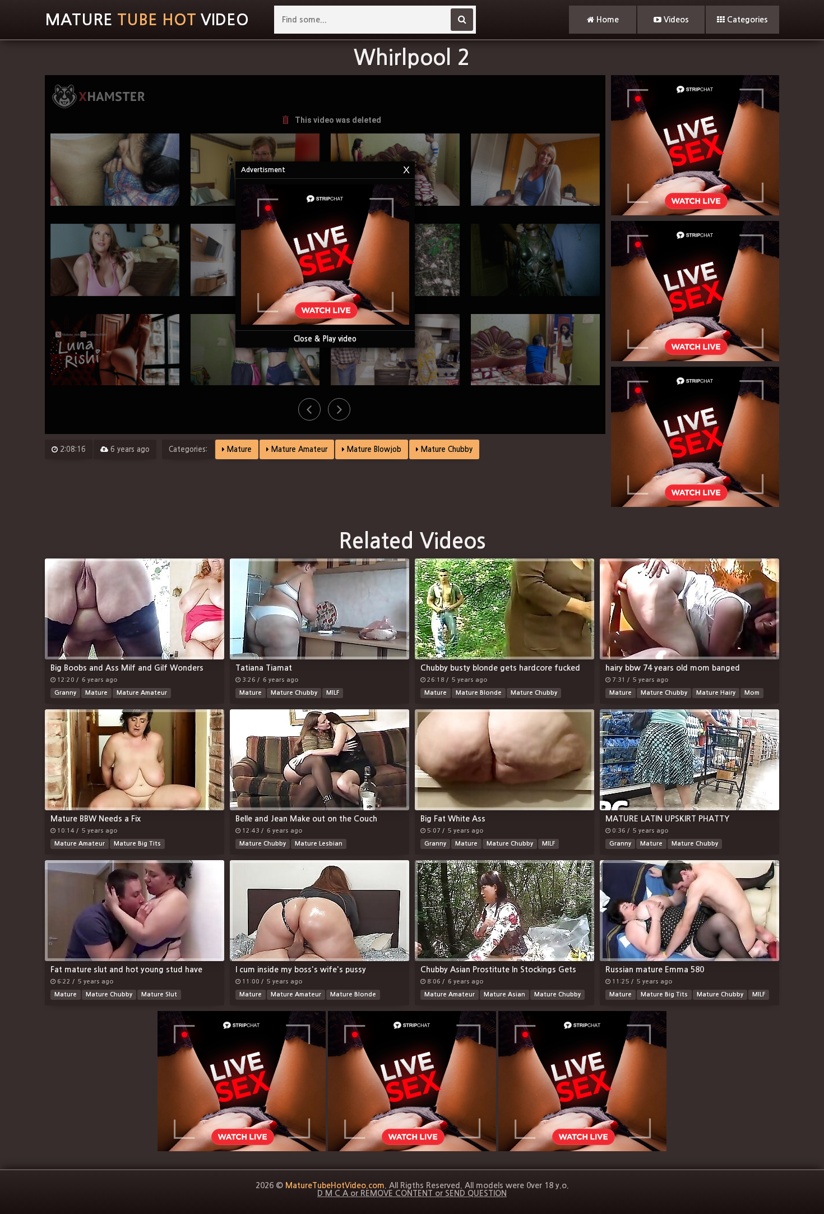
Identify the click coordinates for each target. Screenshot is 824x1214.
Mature (238, 449)
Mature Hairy (715, 693)
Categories (746, 20)
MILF (332, 693)
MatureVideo (147, 19)
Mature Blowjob (373, 449)
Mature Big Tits (137, 844)
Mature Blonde (479, 693)
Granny (65, 693)
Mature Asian (504, 994)
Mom (752, 693)
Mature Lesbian (318, 844)
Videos (675, 20)
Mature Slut (159, 994)
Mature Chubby (446, 449)
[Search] (462, 19)
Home (606, 20)
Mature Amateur (298, 449)
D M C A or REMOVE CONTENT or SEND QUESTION (412, 1193)
